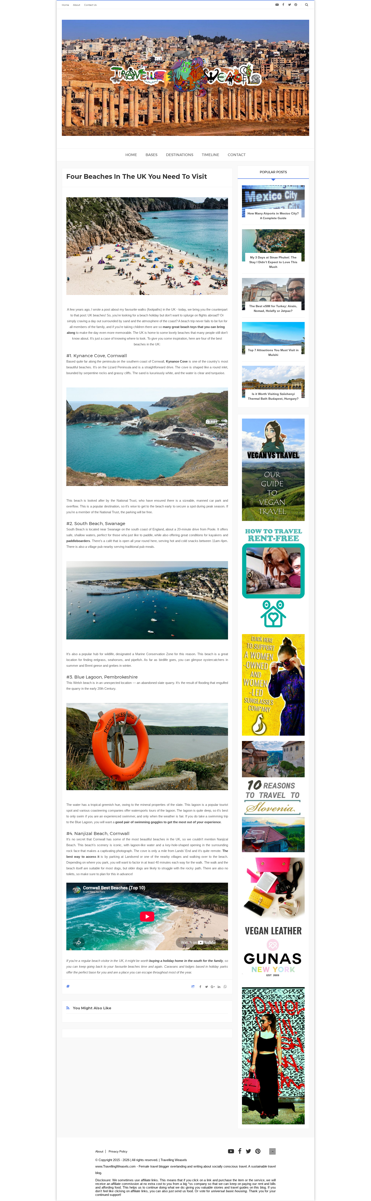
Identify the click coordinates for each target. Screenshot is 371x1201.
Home (65, 4)
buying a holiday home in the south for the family (186, 961)
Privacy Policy (118, 1151)
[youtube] (277, 4)
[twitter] (289, 4)
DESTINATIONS (179, 155)
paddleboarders (78, 541)
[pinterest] (295, 4)
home (131, 155)
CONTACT (237, 155)
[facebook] (283, 4)
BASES (151, 155)
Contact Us (90, 4)
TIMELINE (210, 155)
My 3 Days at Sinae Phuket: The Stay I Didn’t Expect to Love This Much (273, 262)
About (76, 4)
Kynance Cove (177, 361)
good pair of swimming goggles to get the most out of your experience (168, 822)
